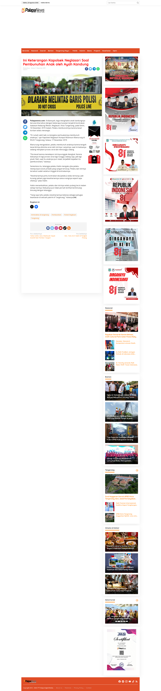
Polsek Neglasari (70, 215)
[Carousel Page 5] (127, 621)
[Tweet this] (90, 69)
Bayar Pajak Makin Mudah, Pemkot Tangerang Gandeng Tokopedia (121, 617)
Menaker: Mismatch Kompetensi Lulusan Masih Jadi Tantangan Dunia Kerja (126, 342)
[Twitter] (52, 228)
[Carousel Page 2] (119, 621)
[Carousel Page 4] (124, 621)
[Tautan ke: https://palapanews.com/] (137, 470)
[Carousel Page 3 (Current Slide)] (121, 621)
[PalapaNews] (33, 10)
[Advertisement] (80, 31)
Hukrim (25, 69)
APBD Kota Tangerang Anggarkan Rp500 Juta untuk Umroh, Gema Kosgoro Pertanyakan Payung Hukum (127, 515)
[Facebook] (48, 228)
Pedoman (68, 688)
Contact (88, 688)
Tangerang (35, 218)
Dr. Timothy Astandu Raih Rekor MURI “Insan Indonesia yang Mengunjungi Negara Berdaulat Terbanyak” (126, 364)
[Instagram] (56, 228)
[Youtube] (60, 228)
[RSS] (69, 228)
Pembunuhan (56, 215)
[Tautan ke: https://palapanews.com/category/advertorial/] (137, 600)
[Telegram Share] (94, 69)
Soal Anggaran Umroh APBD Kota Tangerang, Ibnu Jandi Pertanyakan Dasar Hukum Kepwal (120, 497)
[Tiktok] (64, 228)
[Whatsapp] (98, 69)
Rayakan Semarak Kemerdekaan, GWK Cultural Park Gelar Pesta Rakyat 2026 (121, 335)
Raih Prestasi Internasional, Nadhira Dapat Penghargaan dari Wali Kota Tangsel (126, 504)
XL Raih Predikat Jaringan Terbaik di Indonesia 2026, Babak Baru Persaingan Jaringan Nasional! (125, 353)
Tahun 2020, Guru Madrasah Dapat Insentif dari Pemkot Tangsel (42, 236)
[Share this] (86, 69)
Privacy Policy (78, 688)
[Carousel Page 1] (116, 621)
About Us (59, 688)
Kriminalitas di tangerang (40, 215)
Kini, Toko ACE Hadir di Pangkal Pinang (76, 236)
